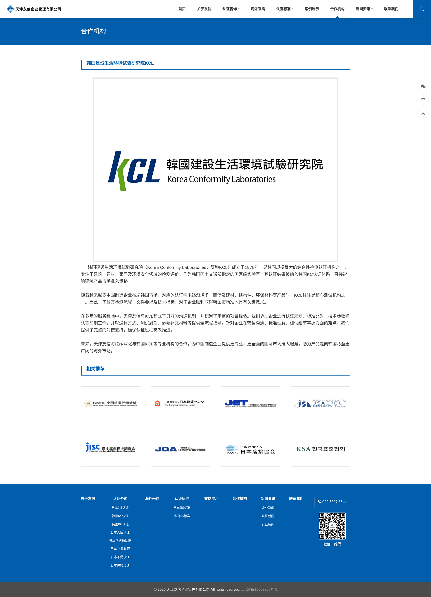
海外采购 (152, 498)
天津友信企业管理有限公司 (188, 589)
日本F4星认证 (120, 549)
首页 (182, 9)
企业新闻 (268, 507)
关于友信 (88, 498)
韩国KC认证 (120, 524)
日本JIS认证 (120, 507)
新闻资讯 (268, 498)
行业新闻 (268, 524)
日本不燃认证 (120, 557)
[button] (422, 9)
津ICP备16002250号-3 (259, 589)
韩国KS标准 (182, 516)
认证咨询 (120, 498)
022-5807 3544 (334, 502)
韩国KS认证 (120, 516)
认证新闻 (268, 516)
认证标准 (182, 498)
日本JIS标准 (181, 507)
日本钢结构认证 (120, 540)
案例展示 (211, 498)
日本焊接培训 (120, 565)
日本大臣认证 (120, 532)
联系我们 (296, 498)
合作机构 (240, 498)
